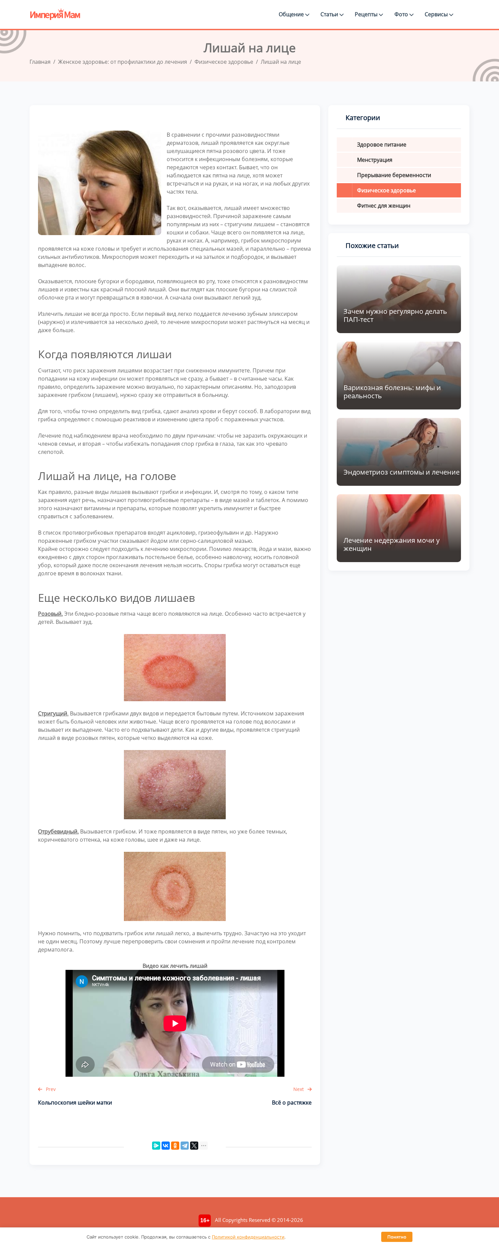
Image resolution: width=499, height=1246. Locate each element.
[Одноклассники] (175, 1146)
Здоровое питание (381, 144)
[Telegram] (185, 1146)
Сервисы (437, 14)
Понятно (396, 1237)
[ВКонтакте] (166, 1146)
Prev (50, 1089)
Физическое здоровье (386, 190)
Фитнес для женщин (383, 205)
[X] (194, 1146)
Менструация (374, 160)
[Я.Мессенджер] (156, 1146)
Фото (401, 14)
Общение (292, 14)
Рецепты (367, 14)
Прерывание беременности (394, 175)
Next (299, 1089)
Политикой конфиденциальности (248, 1237)
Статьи (329, 14)
